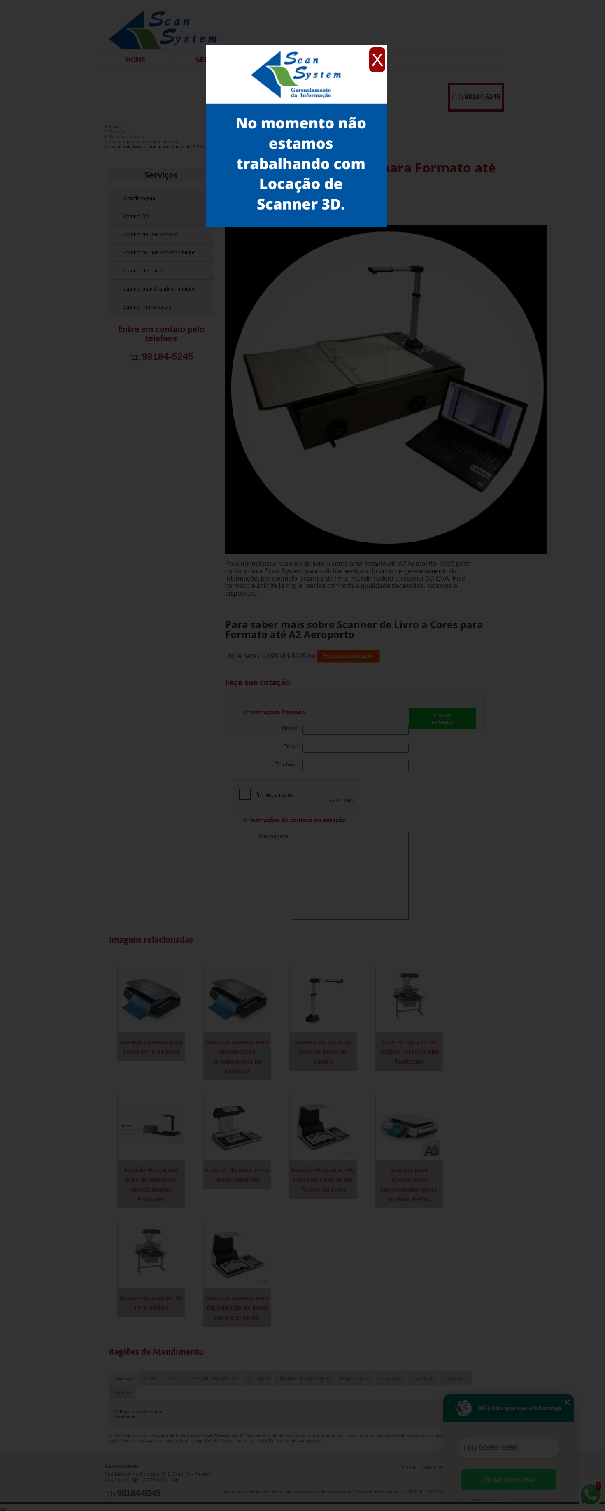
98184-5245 (482, 96)
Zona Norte (422, 1378)
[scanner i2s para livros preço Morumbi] (237, 1126)
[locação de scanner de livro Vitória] (151, 1254)
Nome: (292, 728)
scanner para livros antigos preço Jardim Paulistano (409, 1051)
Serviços (161, 174)
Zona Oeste (455, 1378)
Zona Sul (122, 1392)
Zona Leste (390, 1378)
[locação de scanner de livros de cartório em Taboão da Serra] (323, 1126)
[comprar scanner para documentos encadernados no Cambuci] (237, 998)
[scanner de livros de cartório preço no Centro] (323, 998)
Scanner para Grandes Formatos (158, 289)
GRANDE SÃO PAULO (214, 1378)
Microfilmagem (138, 198)
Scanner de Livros (142, 271)
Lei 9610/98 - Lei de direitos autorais (286, 1440)
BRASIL (173, 1378)
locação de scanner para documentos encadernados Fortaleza (151, 1184)
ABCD (150, 1378)
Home (136, 59)
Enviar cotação (442, 718)
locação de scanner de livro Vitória (151, 1302)
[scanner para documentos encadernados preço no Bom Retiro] (409, 1126)
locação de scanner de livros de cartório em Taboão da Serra (323, 1179)
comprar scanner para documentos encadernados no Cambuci (237, 1056)
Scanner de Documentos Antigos (158, 253)
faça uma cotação (348, 656)
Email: (292, 746)
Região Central (355, 1378)
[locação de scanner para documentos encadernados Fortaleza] (151, 1126)
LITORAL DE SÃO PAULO (303, 1378)
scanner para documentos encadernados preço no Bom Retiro (409, 1184)
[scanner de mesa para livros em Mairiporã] (151, 998)
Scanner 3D (135, 216)
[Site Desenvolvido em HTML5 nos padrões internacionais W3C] (486, 1498)
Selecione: (124, 1378)
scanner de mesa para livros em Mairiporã (151, 1046)
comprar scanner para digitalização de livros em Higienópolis (237, 1307)
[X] (296, 47)
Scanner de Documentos (150, 234)
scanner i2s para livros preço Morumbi (237, 1174)
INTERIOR (257, 1378)
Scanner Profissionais (146, 307)
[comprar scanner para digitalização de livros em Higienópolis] (237, 1254)
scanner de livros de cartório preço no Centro (323, 1051)
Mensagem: (276, 836)
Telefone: (288, 764)
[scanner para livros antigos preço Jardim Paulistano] (409, 998)
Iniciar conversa (509, 1480)
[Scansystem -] (166, 24)
